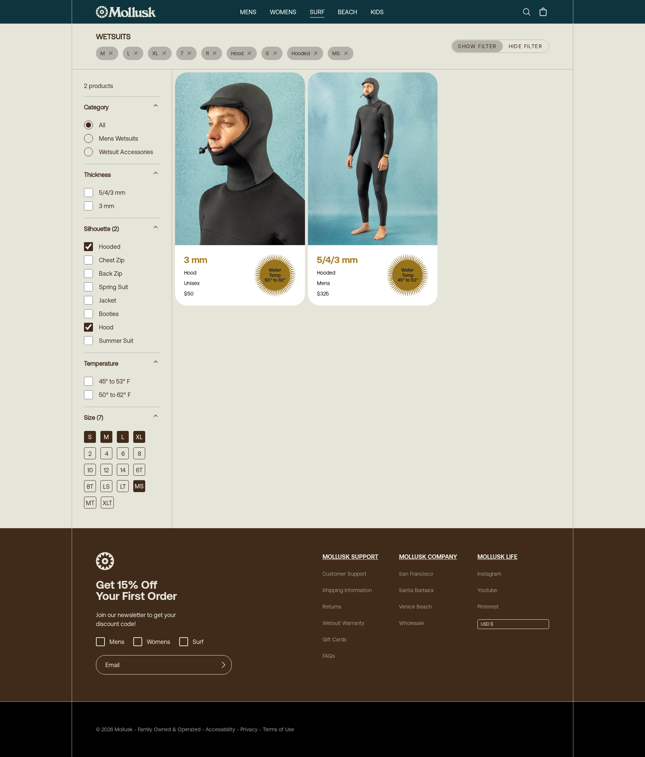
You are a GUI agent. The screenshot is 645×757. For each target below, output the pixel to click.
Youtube (487, 590)
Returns (331, 607)
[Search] (529, 11)
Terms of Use (278, 729)
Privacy (249, 729)
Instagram (489, 574)
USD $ (487, 624)
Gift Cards (334, 639)
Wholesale (411, 623)
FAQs (328, 656)
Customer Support (344, 574)
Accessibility (217, 729)
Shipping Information (347, 590)
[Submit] (223, 664)
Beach (347, 12)
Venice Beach (415, 607)
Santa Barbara (416, 590)
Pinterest (488, 607)
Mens (248, 12)
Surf (317, 12)
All (102, 125)
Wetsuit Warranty (343, 623)
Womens (283, 12)
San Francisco (416, 574)
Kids (377, 12)
